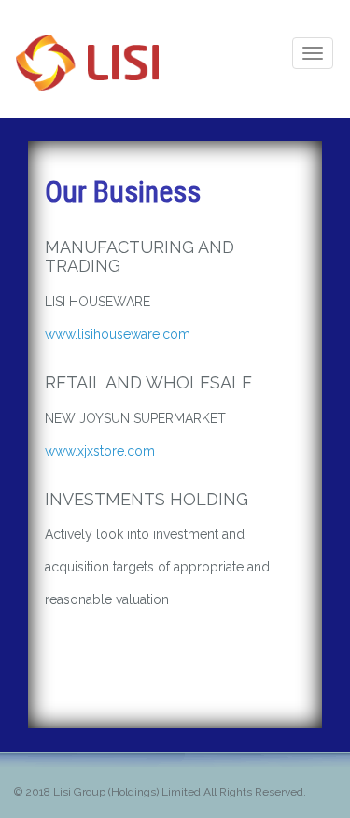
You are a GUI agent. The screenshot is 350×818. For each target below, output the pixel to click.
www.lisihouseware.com (117, 334)
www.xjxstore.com (100, 451)
